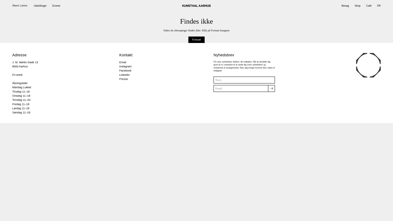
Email (122, 62)
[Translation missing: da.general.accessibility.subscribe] (271, 88)
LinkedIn (124, 74)
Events (56, 5)
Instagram (125, 66)
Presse (123, 79)
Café (369, 5)
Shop (357, 5)
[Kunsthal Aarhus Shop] (196, 6)
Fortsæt (196, 39)
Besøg (345, 5)
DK (379, 5)
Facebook (125, 70)
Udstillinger (40, 5)
